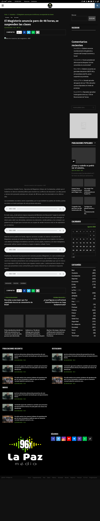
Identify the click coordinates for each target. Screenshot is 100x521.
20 (84, 246)
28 (87, 250)
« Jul (73, 257)
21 (87, 246)
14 (87, 243)
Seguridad (75, 321)
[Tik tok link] (98, 1)
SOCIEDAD (23, 283)
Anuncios (26, 1)
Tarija (73, 333)
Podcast (74, 307)
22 (90, 246)
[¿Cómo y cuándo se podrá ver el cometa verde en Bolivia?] (84, 155)
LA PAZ (74, 287)
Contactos (34, 1)
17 (73, 246)
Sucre (73, 330)
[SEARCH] (93, 107)
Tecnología (75, 336)
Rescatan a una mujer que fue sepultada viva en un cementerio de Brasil (18, 302)
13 (84, 243)
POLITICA (16, 283)
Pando (74, 304)
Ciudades (7, 17)
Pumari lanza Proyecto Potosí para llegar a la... (77, 190)
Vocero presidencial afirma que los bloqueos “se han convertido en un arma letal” (84, 62)
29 (90, 250)
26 (80, 250)
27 (84, 250)
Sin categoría (76, 324)
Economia (75, 281)
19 (80, 246)
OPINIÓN (74, 296)
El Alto (74, 284)
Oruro (73, 299)
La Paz (74, 290)
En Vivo (85, 477)
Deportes (75, 278)
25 (77, 250)
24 (73, 250)
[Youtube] (69, 439)
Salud (73, 316)
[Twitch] (79, 439)
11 (77, 243)
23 (94, 246)
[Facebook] (53, 439)
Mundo (74, 293)
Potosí (74, 313)
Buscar (74, 15)
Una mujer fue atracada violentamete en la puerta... (89, 191)
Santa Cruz (75, 318)
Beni (73, 270)
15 (90, 243)
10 (73, 243)
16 (94, 243)
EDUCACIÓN (8, 283)
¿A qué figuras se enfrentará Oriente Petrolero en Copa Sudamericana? (55, 302)
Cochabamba (76, 276)
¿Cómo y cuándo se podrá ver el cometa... (83, 167)
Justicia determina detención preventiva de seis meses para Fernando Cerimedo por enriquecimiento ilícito (31, 356)
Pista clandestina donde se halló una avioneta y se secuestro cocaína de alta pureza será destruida (13, 333)
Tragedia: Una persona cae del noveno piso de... (77, 208)
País (12, 17)
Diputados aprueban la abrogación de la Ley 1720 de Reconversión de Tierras (85, 94)
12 (80, 243)
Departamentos (37, 477)
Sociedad (16, 17)
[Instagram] (64, 439)
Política (74, 310)
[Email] (74, 439)
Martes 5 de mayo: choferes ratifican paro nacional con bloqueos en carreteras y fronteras (56, 333)
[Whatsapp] (85, 439)
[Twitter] (58, 439)
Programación (93, 477)
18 (77, 246)
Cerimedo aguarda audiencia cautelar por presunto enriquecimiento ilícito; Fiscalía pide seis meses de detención (30, 368)
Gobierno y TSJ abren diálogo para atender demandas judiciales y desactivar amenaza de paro (34, 333)
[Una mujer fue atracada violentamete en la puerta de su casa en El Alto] (90, 183)
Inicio (29, 477)
